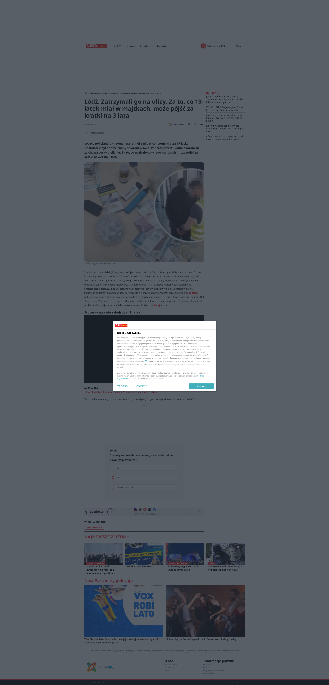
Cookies (132, 379)
